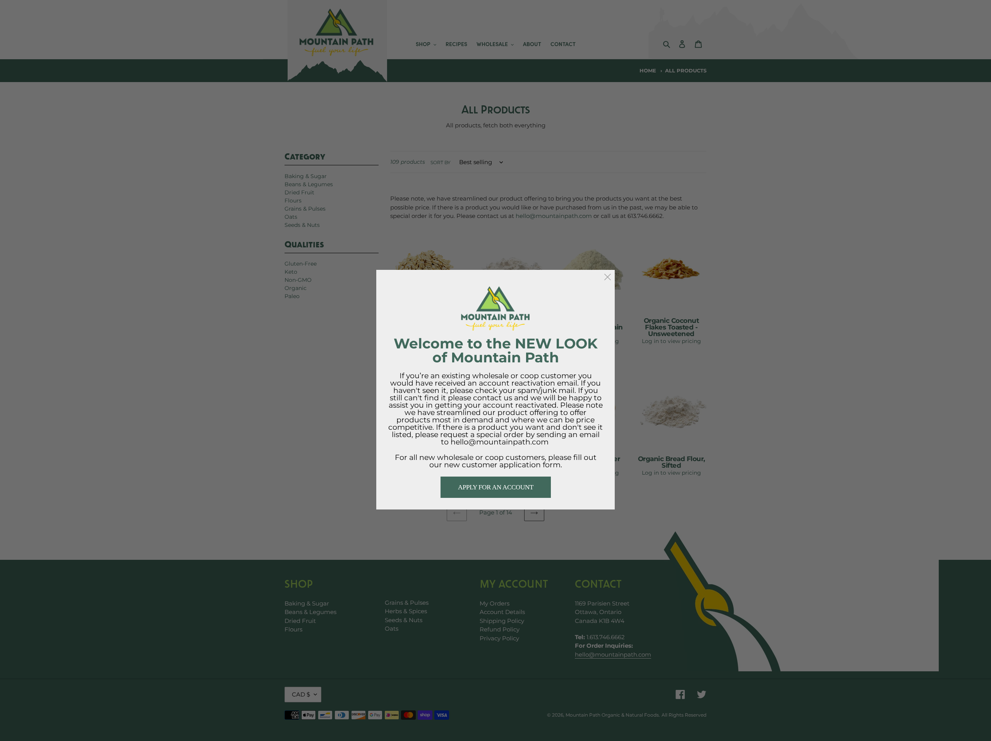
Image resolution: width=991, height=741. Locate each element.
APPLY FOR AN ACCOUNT (495, 487)
